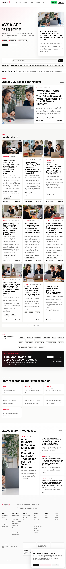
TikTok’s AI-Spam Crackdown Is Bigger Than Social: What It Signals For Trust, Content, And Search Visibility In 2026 (53, 169)
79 (34, 325)
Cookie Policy (41, 561)
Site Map (35, 536)
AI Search (26, 284)
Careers (46, 519)
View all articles (60, 430)
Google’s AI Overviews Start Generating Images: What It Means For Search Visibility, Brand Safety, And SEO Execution (11, 228)
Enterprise (38, 2)
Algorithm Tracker (37, 519)
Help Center (36, 530)
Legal (56, 513)
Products (3, 513)
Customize (55, 564)
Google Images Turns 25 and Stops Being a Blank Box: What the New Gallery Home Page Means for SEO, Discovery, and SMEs (32, 227)
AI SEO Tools (15, 519)
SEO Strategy (6, 156)
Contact (46, 517)
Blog (35, 515)
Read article (59, 120)
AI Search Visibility (15, 65)
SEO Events (36, 521)
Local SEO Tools (15, 534)
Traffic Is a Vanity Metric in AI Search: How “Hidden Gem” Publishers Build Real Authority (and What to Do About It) (32, 291)
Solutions (31, 2)
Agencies (25, 521)
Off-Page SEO (46, 71)
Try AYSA (54, 2)
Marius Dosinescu (40, 120)
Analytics (26, 159)
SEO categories (15, 513)
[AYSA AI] (6, 2)
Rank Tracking (15, 527)
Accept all (36, 564)
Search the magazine (7, 60)
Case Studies (36, 524)
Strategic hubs (5, 65)
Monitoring (52, 71)
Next (38, 325)
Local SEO (42, 28)
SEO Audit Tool (15, 525)
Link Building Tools (16, 532)
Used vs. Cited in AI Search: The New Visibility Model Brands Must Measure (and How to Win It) (54, 290)
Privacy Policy (35, 561)
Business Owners (26, 515)
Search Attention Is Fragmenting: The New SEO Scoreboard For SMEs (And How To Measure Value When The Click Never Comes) (11, 288)
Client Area (61, 2)
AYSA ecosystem (6, 543)
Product (18, 2)
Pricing (43, 2)
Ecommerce (25, 519)
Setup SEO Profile (20, 71)
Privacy (56, 515)
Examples (36, 532)
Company (46, 513)
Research (27, 71)
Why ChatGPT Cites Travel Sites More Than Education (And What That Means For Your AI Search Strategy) (51, 35)
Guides (35, 528)
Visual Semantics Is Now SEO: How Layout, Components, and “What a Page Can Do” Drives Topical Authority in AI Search (54, 227)
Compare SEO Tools (38, 526)
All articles (4, 71)
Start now (5, 44)
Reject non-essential (45, 564)
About (46, 515)
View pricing (13, 44)
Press (35, 534)
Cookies (57, 519)
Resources (24, 2)
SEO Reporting (15, 529)
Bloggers (25, 517)
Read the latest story (45, 53)
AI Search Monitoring (16, 521)
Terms (56, 517)
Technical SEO (33, 71)
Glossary (35, 517)
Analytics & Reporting (59, 71)
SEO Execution (12, 71)
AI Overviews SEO (16, 523)
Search (60, 60)
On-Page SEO (39, 71)
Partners (46, 521)
